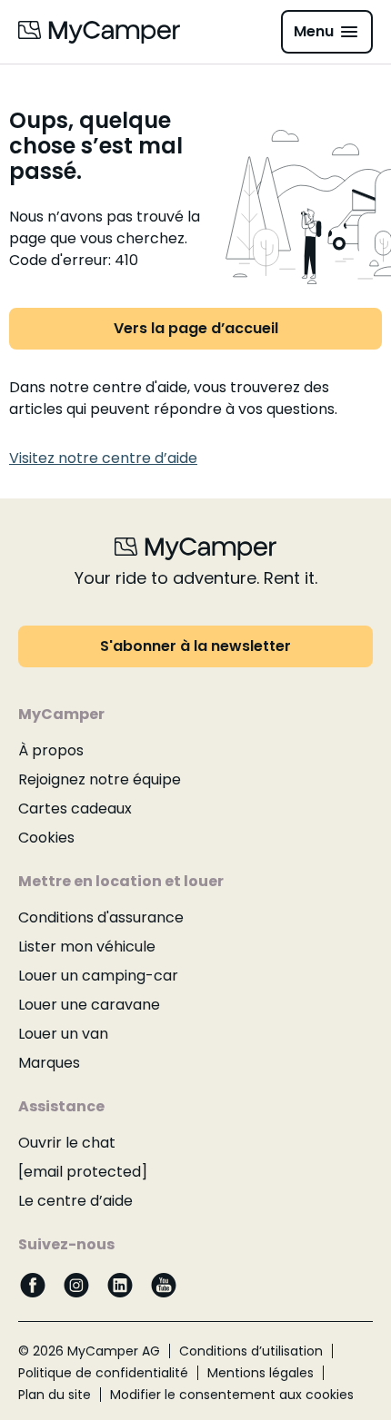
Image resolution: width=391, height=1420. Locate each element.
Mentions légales (260, 1373)
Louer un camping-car (98, 975)
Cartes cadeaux (75, 808)
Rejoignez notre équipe (99, 779)
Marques (49, 1062)
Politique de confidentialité (103, 1373)
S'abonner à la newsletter (195, 646)
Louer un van (63, 1033)
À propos (51, 750)
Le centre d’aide (75, 1200)
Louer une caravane (89, 1004)
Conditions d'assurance (101, 917)
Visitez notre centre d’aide (103, 458)
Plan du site (54, 1394)
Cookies (46, 837)
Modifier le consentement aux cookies (232, 1394)
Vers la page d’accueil (196, 328)
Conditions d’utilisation (251, 1351)
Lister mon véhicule (86, 946)
